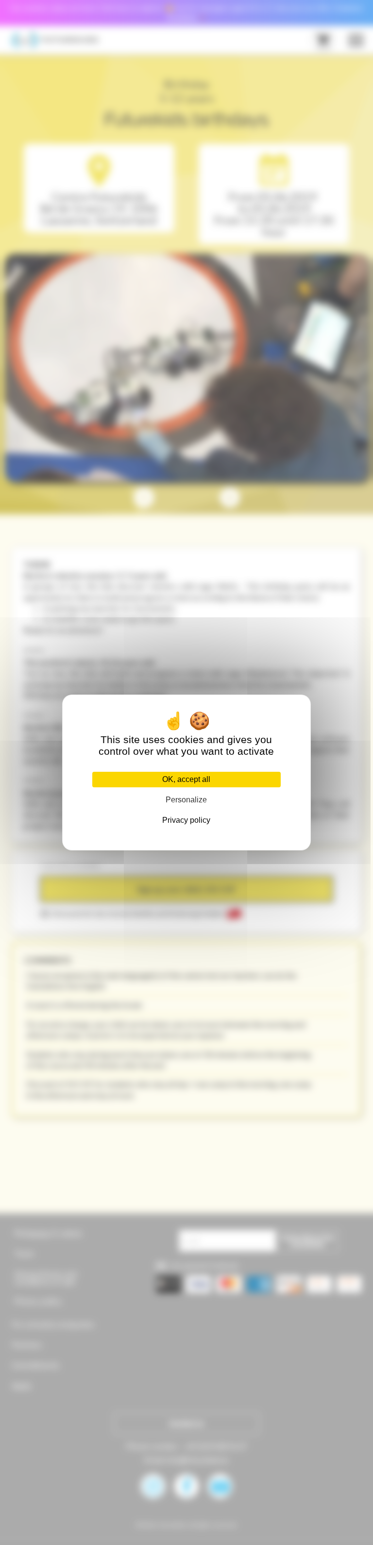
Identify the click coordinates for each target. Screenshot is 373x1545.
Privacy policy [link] (186, 820)
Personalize (186, 800)
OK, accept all (186, 779)
